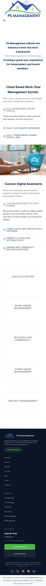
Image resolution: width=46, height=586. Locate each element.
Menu (4, 20)
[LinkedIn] (34, 571)
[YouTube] (28, 571)
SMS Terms (21, 566)
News (5, 476)
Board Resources (19, 541)
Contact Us (7, 485)
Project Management (10, 516)
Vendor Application (9, 520)
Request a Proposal (19, 547)
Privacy (26, 566)
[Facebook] (12, 571)
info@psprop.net (9, 537)
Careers (6, 480)
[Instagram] (23, 571)
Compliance (7, 507)
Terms (38, 564)
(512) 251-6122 (10, 533)
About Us (7, 462)
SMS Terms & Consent (25, 583)
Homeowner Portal (20, 554)
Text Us (6, 541)
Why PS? (6, 467)
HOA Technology (9, 502)
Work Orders (8, 512)
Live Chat (11, 541)
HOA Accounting (9, 498)
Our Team (7, 471)
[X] (18, 571)
